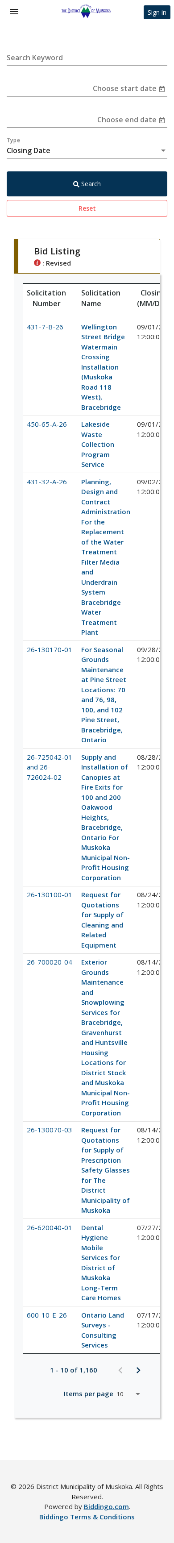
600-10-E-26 (47, 1314)
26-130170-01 (49, 649)
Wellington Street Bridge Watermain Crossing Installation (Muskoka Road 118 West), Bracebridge (103, 367)
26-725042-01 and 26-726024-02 (49, 767)
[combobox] (87, 150)
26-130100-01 (49, 894)
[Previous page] (120, 1370)
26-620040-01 (49, 1227)
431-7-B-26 (45, 326)
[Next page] (138, 1370)
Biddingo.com (106, 1506)
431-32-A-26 (47, 481)
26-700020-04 (49, 961)
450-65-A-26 (47, 424)
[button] (50, 298)
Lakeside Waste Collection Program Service (97, 444)
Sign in (157, 12)
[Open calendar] (162, 88)
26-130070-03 (49, 1129)
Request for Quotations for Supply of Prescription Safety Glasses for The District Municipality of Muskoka (105, 1169)
